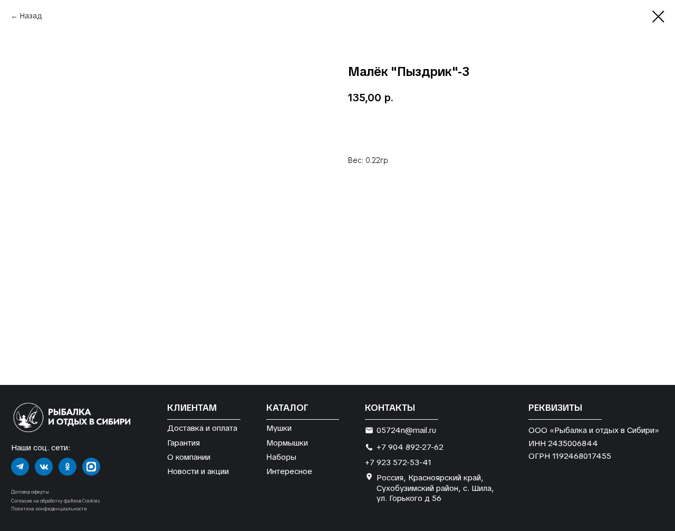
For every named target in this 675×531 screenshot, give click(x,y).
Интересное (289, 471)
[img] (20, 467)
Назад (31, 16)
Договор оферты (30, 492)
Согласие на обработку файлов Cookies (55, 501)
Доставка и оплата (202, 428)
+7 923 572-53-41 (398, 462)
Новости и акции (198, 471)
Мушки (279, 428)
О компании (188, 457)
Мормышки (287, 443)
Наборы (281, 456)
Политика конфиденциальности (49, 509)
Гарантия (183, 443)
